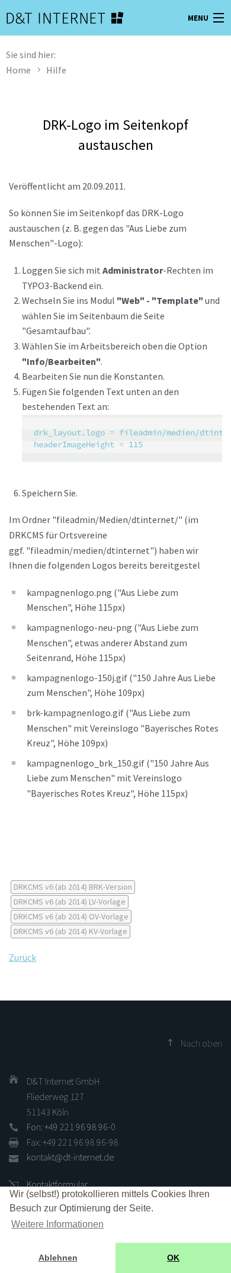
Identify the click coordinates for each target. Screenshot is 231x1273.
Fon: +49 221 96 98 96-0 (71, 1127)
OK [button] (173, 1257)
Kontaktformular (57, 1184)
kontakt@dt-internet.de (70, 1157)
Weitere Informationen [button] (57, 1224)
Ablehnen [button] (58, 1257)
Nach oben (201, 1043)
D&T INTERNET (50, 18)
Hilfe (56, 70)
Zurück (22, 957)
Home (18, 70)
